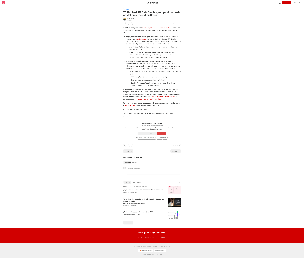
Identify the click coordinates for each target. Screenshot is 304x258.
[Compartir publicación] (280, 2)
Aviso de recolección (164, 246)
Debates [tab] (139, 182)
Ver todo (127, 223)
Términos (155, 246)
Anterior (129, 151)
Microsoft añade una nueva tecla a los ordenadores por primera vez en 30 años (143, 189)
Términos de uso (152, 137)
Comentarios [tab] (127, 162)
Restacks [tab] (134, 162)
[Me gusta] (124, 23)
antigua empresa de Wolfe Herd (163, 97)
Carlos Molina (130, 18)
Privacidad (149, 246)
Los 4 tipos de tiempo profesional (135, 187)
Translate (127, 9)
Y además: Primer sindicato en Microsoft (134, 203)
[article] (152, 190)
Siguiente (174, 151)
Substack (144, 254)
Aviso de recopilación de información (146, 139)
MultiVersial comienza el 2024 (131, 214)
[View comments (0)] (128, 23)
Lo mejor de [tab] (127, 182)
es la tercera (141, 39)
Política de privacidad (162, 139)
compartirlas (130, 105)
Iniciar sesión (297, 3)
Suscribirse (286, 3)
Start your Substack (146, 250)
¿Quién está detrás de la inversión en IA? (138, 212)
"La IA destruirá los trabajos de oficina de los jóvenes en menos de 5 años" (143, 200)
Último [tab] (133, 182)
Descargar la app (159, 250)
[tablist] (130, 162)
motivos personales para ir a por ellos (147, 99)
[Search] (276, 2)
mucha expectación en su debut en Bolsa (157, 28)
